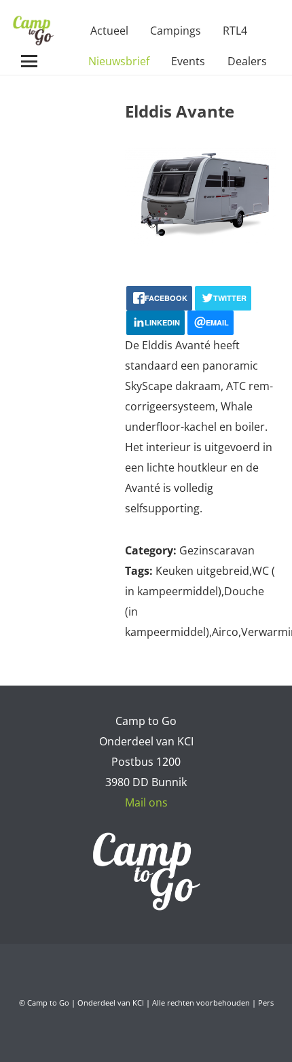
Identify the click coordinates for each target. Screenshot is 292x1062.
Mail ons (146, 802)
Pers (266, 1002)
